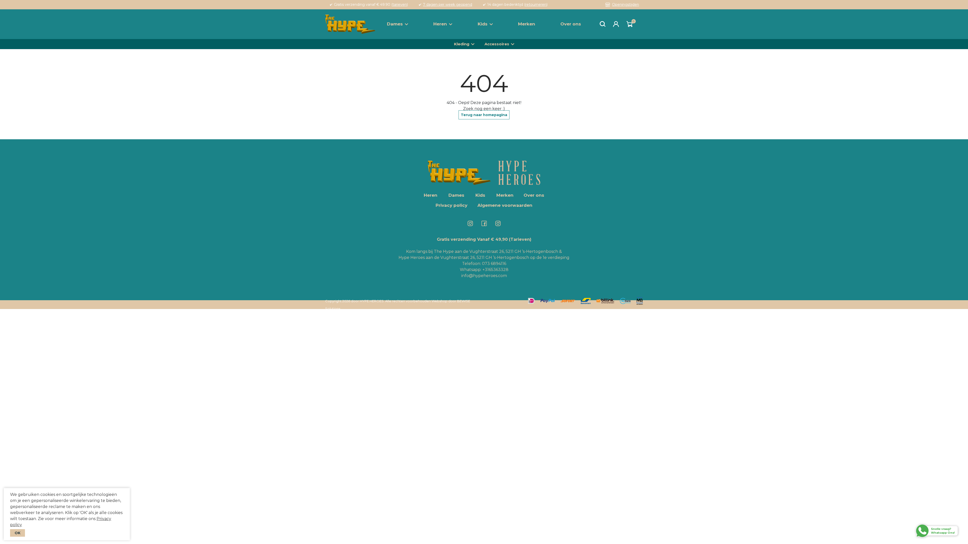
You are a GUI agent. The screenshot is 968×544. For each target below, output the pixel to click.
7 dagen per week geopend (447, 4)
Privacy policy (451, 205)
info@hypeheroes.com (484, 275)
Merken (526, 23)
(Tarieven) (520, 239)
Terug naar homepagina (484, 115)
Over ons (570, 23)
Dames (395, 23)
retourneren (536, 4)
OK (17, 533)
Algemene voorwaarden (504, 205)
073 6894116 (494, 263)
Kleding (461, 44)
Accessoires (497, 44)
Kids (483, 23)
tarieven (399, 4)
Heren (440, 23)
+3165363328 (494, 269)
